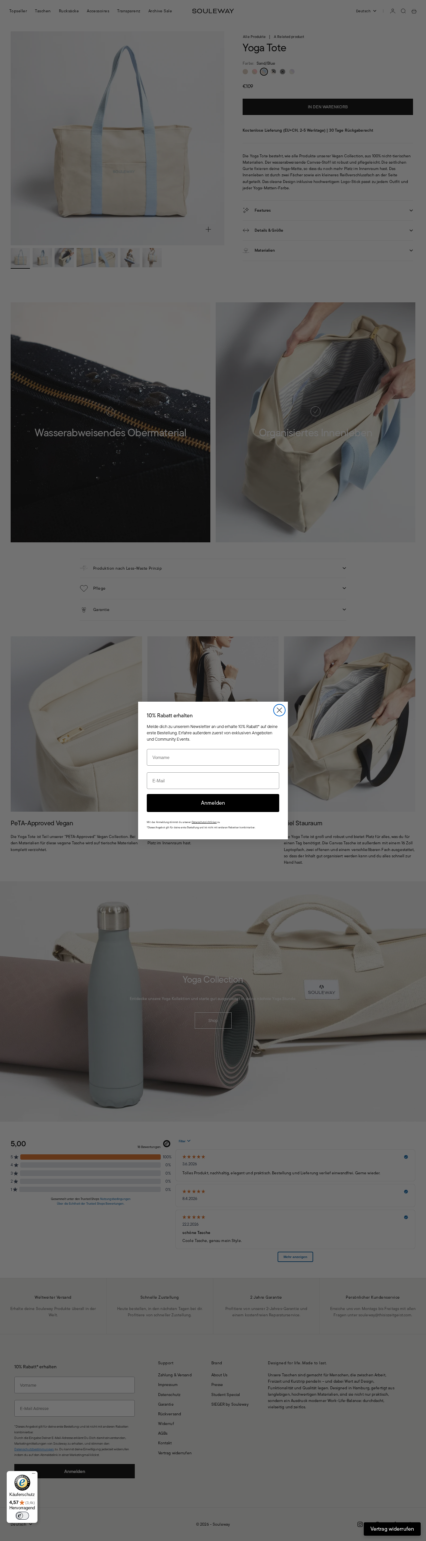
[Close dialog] (279, 710)
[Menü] (34, 1475)
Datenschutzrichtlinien (204, 822)
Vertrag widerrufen (392, 1529)
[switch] (22, 1516)
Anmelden (213, 803)
